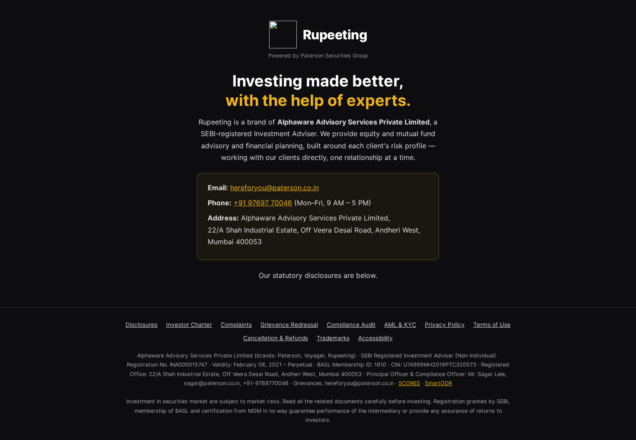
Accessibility (375, 338)
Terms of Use (492, 324)
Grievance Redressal (289, 324)
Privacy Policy (445, 324)
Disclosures (141, 324)
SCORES (409, 383)
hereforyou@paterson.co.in (274, 187)
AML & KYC (400, 324)
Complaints (236, 324)
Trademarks (333, 338)
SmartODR (438, 383)
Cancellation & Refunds (275, 338)
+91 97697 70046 (263, 202)
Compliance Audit (351, 324)
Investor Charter (189, 324)
